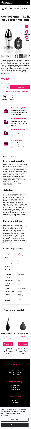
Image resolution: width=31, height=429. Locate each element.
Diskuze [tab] (13, 157)
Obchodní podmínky (15, 372)
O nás (15, 368)
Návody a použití (15, 385)
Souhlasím (15, 425)
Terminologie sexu (15, 389)
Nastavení (15, 419)
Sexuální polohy (15, 387)
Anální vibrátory (20, 254)
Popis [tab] (5, 157)
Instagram (15, 402)
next (29, 324)
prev (2, 324)
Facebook (15, 400)
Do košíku (21, 87)
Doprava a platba (15, 370)
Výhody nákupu (15, 374)
